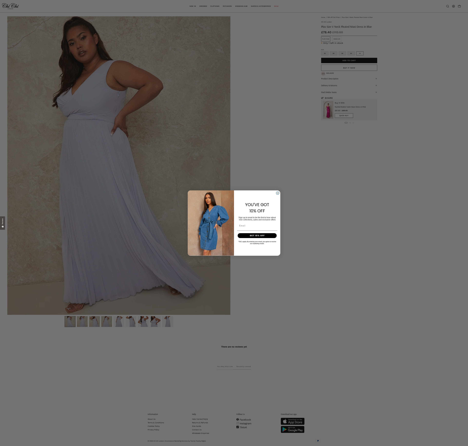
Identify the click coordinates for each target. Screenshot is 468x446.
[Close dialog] (277, 193)
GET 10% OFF (257, 235)
